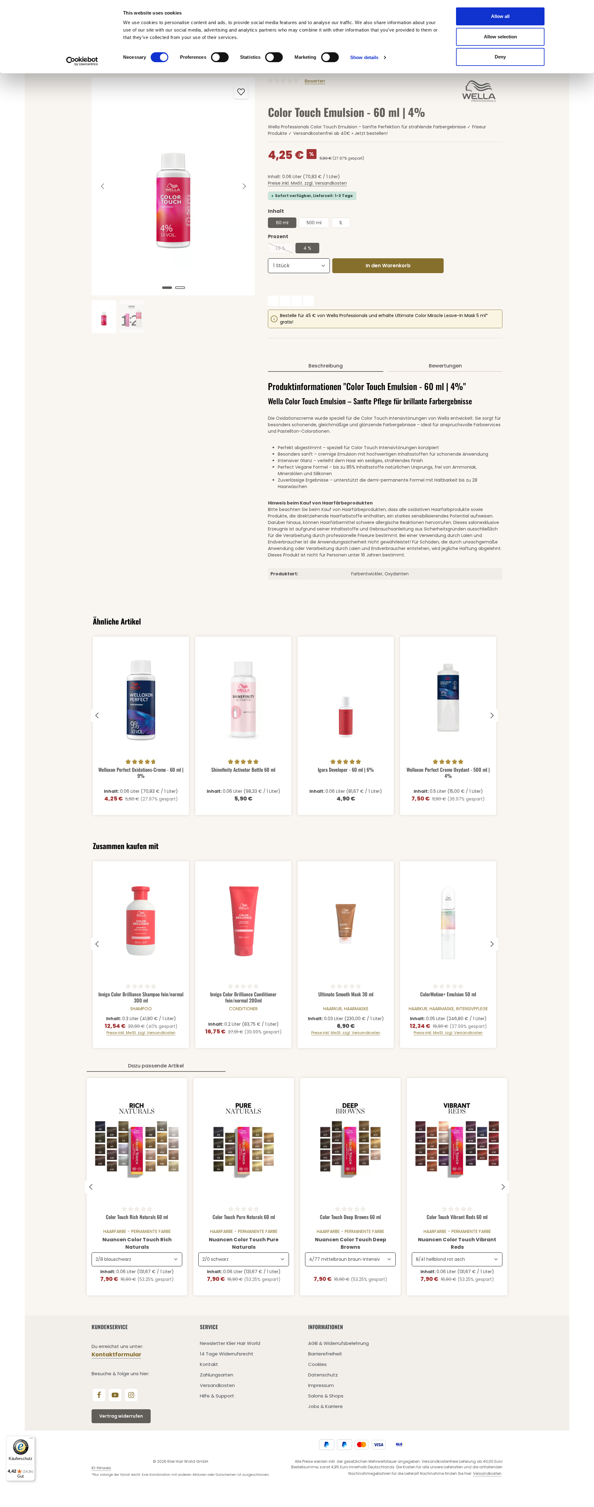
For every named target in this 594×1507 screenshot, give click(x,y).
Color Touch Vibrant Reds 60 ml (457, 1217)
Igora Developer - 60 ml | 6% (346, 769)
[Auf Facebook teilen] (273, 301)
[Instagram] (131, 1395)
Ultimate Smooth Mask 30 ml (345, 994)
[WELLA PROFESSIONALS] (479, 91)
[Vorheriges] (103, 186)
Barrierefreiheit (325, 1353)
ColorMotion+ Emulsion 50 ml (448, 994)
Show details (364, 57)
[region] (173, 205)
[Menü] (31, 1439)
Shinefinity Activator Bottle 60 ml (243, 769)
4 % (307, 248)
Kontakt (209, 1364)
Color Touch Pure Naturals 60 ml (244, 1217)
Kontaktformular (116, 1354)
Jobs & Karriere (325, 1406)
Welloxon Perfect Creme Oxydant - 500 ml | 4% (448, 772)
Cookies (317, 1364)
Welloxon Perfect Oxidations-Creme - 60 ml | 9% (140, 772)
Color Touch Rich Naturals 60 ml (137, 1217)
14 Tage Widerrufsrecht (226, 1353)
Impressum (321, 1385)
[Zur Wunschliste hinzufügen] (241, 92)
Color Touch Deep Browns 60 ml (350, 1217)
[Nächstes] (243, 186)
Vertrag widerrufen (121, 1416)
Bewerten (315, 81)
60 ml (282, 223)
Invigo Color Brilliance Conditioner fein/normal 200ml (243, 997)
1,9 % (284, 249)
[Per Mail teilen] (308, 301)
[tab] (325, 366)
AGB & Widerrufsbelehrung (338, 1343)
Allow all (500, 16)
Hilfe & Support (217, 1396)
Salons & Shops (325, 1396)
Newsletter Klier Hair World (230, 1343)
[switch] (220, 57)
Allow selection (500, 36)
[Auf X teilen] (285, 301)
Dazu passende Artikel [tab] (156, 1065)
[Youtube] (115, 1395)
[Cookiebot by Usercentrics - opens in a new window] (82, 61)
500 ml (314, 223)
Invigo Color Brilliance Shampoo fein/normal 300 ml (140, 997)
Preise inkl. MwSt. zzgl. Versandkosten (307, 183)
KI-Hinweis (101, 1468)
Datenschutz (323, 1375)
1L (340, 223)
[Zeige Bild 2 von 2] (180, 287)
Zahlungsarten (216, 1375)
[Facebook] (99, 1395)
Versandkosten (217, 1385)
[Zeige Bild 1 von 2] (167, 287)
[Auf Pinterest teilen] (297, 301)
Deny (500, 56)
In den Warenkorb (388, 265)
